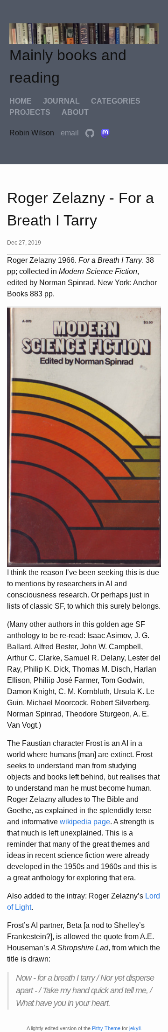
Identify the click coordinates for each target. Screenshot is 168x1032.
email (71, 133)
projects (29, 112)
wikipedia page (85, 822)
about (75, 112)
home (20, 101)
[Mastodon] (105, 133)
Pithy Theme (106, 1028)
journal (61, 101)
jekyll (134, 1028)
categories (115, 101)
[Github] (90, 133)
